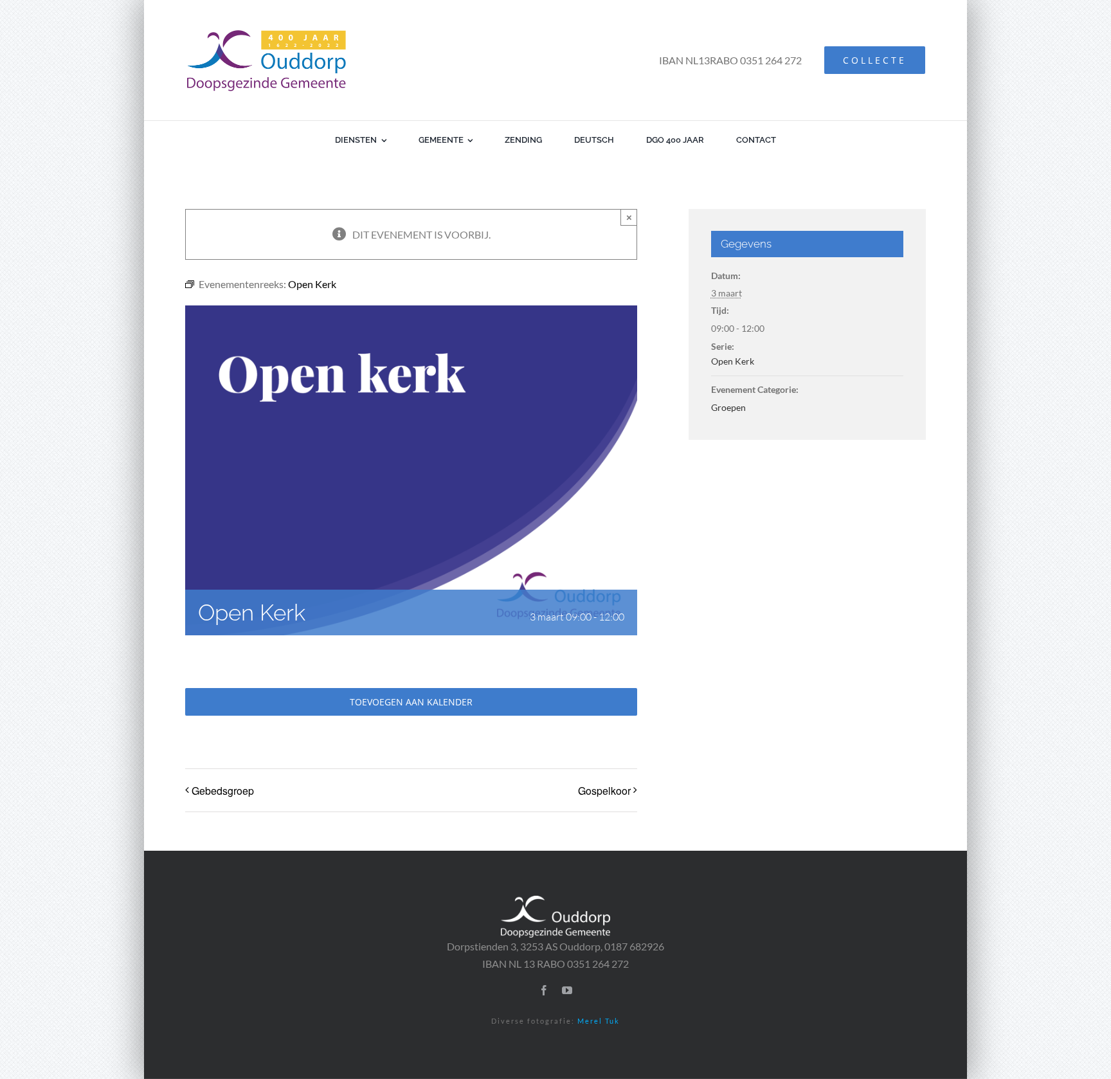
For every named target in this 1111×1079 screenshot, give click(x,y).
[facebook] (544, 990)
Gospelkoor (604, 790)
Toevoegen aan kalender (411, 701)
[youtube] (567, 990)
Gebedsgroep (223, 790)
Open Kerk (732, 361)
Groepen (728, 407)
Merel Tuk (598, 1021)
